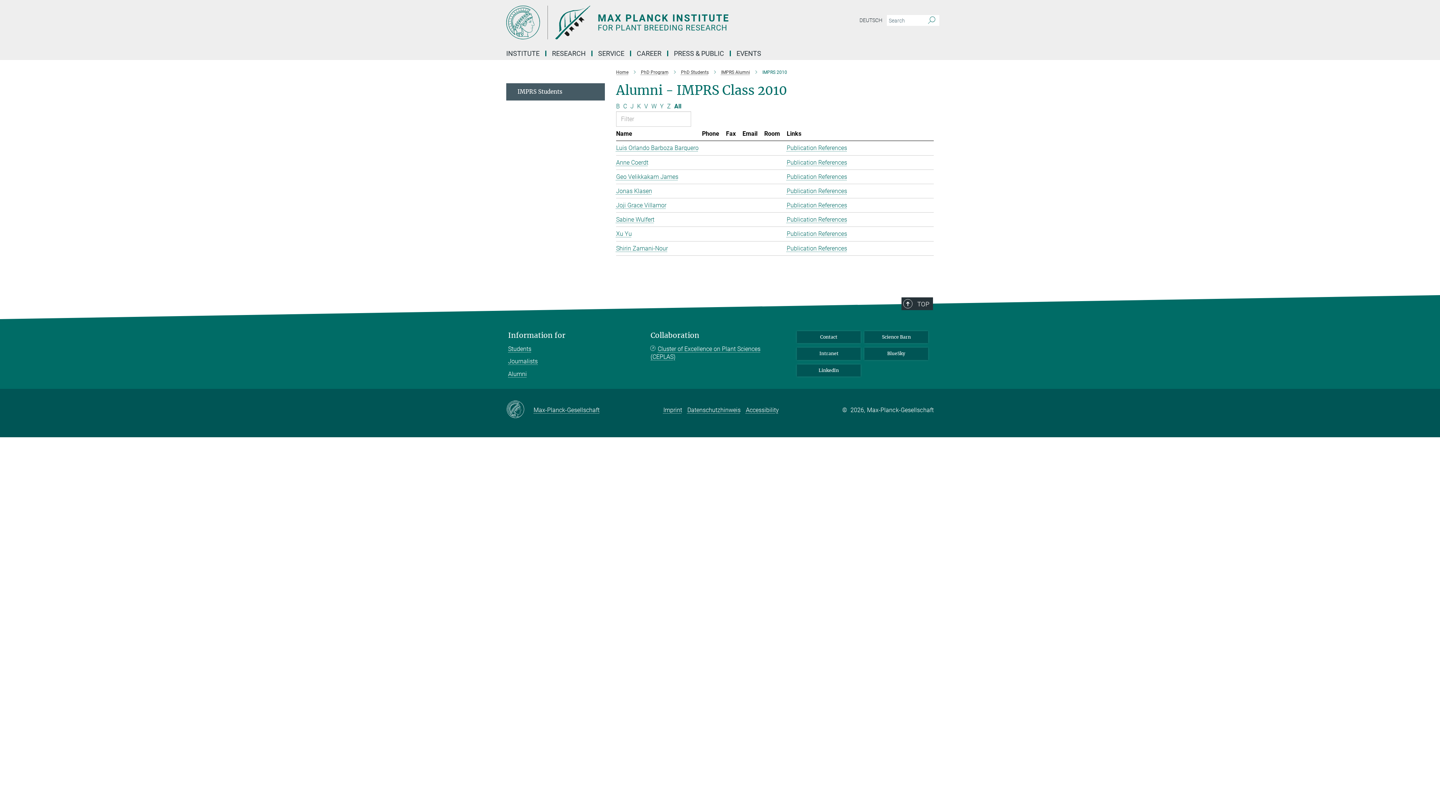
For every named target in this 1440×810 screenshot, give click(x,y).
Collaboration (675, 335)
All (677, 106)
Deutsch (871, 20)
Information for (537, 335)
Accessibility (762, 410)
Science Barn (896, 337)
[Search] (931, 20)
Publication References (817, 148)
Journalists (523, 361)
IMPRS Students (540, 91)
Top (923, 304)
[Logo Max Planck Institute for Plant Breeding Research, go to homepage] (647, 22)
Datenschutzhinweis (714, 410)
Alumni (517, 374)
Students (519, 348)
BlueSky (896, 353)
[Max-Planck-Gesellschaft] (520, 410)
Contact (828, 337)
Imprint (672, 410)
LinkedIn (829, 370)
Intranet (828, 353)
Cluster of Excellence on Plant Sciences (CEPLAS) (705, 353)
